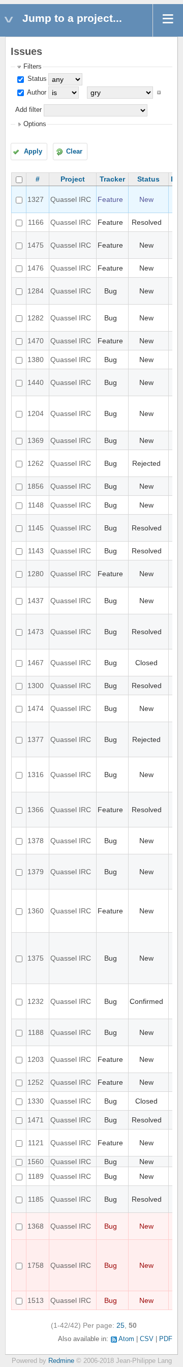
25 (120, 1325)
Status (36, 78)
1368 (35, 1226)
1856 (35, 486)
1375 (35, 958)
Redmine (61, 1360)
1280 (35, 574)
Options (34, 124)
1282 (35, 318)
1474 (35, 708)
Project (72, 179)
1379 (35, 872)
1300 (35, 685)
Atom (126, 1339)
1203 (35, 1059)
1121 (36, 1143)
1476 (35, 268)
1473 (35, 632)
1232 (35, 1001)
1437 (35, 601)
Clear (74, 151)
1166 (36, 222)
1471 (35, 1120)
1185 (36, 1199)
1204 (35, 413)
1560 (35, 1161)
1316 (35, 774)
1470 (35, 341)
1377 (35, 739)
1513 (35, 1300)
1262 (35, 463)
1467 (35, 663)
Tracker (112, 179)
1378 (35, 841)
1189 (36, 1176)
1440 (35, 382)
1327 (35, 199)
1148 (36, 505)
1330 (35, 1101)
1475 (35, 245)
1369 (35, 440)
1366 (35, 810)
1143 (36, 551)
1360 (35, 911)
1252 (35, 1082)
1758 (35, 1265)
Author (35, 92)
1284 (35, 291)
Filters (32, 66)
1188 (36, 1032)
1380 (35, 359)
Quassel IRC (70, 199)
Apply (33, 151)
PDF (165, 1339)
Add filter (28, 109)
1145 (36, 528)
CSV (147, 1339)
